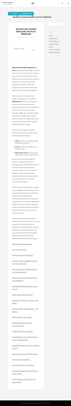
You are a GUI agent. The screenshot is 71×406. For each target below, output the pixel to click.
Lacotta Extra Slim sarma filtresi (23, 365)
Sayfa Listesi (53, 38)
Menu (68, 3)
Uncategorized (22, 37)
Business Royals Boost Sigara (22, 244)
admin (33, 50)
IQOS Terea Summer (19, 250)
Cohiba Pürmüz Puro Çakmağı (22, 331)
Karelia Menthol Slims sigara (21, 317)
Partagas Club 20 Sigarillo (20, 360)
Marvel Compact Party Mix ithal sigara (25, 354)
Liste (51, 36)
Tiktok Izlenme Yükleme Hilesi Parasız (54, 44)
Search (62, 3)
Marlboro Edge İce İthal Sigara (22, 255)
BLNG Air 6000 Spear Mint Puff (22, 295)
